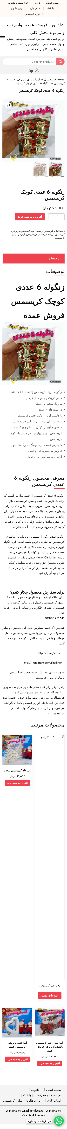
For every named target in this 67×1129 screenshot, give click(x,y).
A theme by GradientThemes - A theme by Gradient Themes (33, 1113)
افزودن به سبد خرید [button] (17, 783)
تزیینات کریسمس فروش (42, 234)
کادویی (37, 3)
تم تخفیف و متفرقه (18, 3)
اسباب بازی (35, 8)
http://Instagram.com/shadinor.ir (44, 663)
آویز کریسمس (27, 231)
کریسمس (40, 677)
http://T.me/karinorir (51, 653)
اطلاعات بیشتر (50, 995)
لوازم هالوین (17, 8)
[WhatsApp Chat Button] (59, 1121)
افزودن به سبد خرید (30, 217)
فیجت (27, 672)
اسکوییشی (16, 672)
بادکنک (50, 8)
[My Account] (37, 70)
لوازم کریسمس (32, 14)
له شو (53, 677)
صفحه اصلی (52, 3)
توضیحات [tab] (54, 258)
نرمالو (61, 677)
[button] (8, 105)
